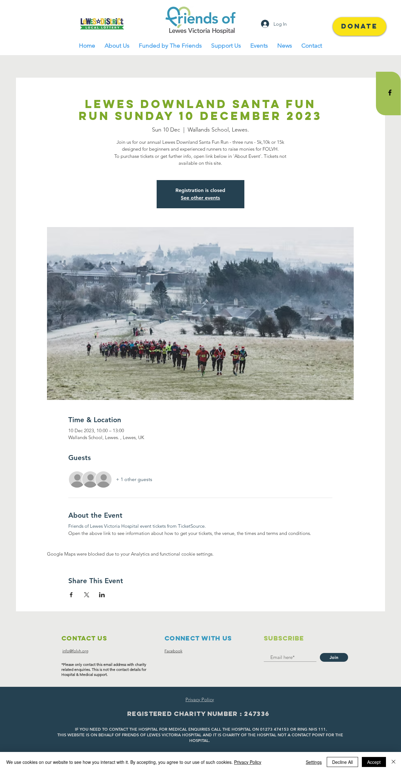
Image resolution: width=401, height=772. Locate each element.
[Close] (393, 762)
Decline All (342, 762)
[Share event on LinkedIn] (102, 594)
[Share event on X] (87, 594)
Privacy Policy (247, 762)
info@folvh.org (75, 651)
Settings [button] (314, 762)
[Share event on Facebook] (71, 594)
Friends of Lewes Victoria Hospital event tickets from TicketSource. (137, 526)
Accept (374, 762)
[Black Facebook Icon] (390, 92)
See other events (200, 198)
